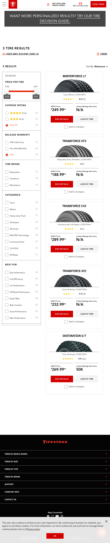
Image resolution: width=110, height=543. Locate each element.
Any (12, 155)
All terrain (14, 229)
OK (55, 536)
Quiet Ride (14, 299)
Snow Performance (18, 312)
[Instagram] (62, 516)
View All (13, 125)
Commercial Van (17, 242)
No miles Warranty (18, 149)
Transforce (14, 179)
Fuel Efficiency (16, 279)
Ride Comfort (16, 305)
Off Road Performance (20, 292)
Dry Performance (17, 273)
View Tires (98, 4)
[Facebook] (48, 516)
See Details (62, 119)
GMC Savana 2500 (80, 6)
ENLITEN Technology (19, 235)
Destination (15, 172)
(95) (84, 99)
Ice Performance (17, 286)
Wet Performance (17, 318)
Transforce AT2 (74, 271)
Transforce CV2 (74, 206)
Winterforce (15, 185)
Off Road (14, 255)
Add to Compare (76, 127)
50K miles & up (17, 142)
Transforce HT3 (74, 141)
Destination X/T (74, 336)
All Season (14, 223)
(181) (84, 359)
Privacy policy (33, 529)
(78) (84, 294)
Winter (13, 210)
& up (24, 113)
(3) (83, 229)
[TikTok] (52, 516)
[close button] (106, 521)
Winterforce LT (74, 76)
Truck (12, 203)
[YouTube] (57, 516)
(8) (83, 164)
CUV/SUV (14, 248)
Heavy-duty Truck (18, 216)
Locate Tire (86, 119)
